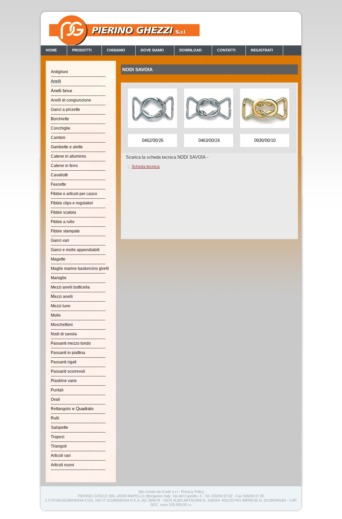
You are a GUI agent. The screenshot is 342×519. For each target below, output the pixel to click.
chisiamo (116, 50)
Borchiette (60, 119)
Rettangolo (61, 408)
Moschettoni (62, 324)
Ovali (55, 399)
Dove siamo (152, 50)
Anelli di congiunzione (71, 100)
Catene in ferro (64, 165)
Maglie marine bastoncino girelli (80, 268)
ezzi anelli (63, 296)
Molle (56, 315)
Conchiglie (60, 128)
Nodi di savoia (64, 334)
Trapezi (57, 437)
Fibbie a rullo (62, 221)
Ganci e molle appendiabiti (75, 249)
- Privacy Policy (191, 492)
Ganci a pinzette (65, 109)
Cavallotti (59, 175)
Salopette (59, 427)
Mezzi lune (60, 306)
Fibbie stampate (65, 231)
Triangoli (59, 446)
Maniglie (58, 278)
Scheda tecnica (146, 166)
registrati (262, 50)
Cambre (58, 137)
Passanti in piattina (68, 352)
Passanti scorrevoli (68, 371)
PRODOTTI (82, 50)
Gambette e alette (67, 147)
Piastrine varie (64, 380)
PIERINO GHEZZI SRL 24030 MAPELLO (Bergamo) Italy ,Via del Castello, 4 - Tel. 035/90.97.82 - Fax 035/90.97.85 (171, 496)
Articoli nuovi (62, 465)
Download (190, 50)
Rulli (55, 418)
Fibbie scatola (63, 212)
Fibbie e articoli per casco (74, 193)
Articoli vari (61, 455)
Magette (58, 259)
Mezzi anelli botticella (70, 287)
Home (51, 50)
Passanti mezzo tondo (71, 343)
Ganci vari (60, 240)
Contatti (226, 50)
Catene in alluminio (68, 156)
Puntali (57, 390)
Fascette (58, 184)
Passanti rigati (63, 362)
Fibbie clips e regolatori (72, 203)
